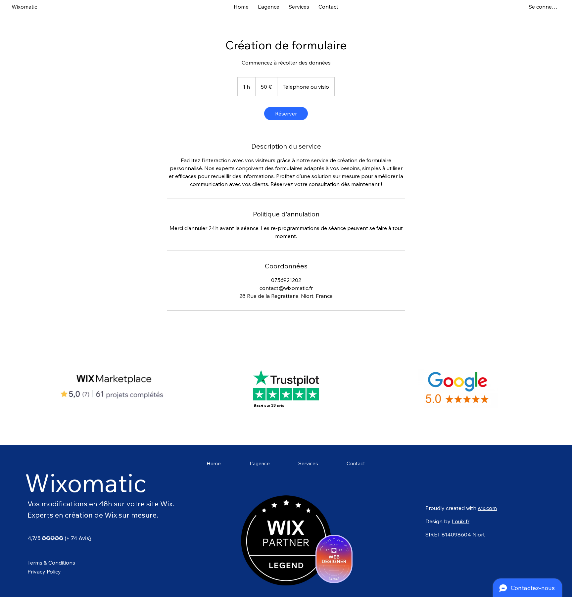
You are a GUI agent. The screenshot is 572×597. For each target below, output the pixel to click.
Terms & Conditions (51, 562)
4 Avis (81, 538)
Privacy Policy (44, 571)
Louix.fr (460, 521)
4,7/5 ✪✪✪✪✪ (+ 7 (50, 538)
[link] (286, 113)
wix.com (487, 508)
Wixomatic (24, 6)
